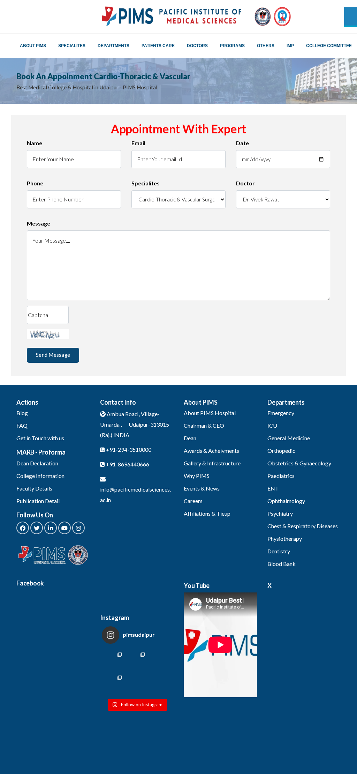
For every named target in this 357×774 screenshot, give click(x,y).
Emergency (280, 413)
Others (265, 45)
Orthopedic (281, 450)
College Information (40, 475)
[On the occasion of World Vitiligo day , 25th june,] (113, 661)
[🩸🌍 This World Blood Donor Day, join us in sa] (160, 684)
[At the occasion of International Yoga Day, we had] (137, 661)
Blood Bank (281, 563)
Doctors (197, 45)
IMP (290, 45)
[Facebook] (22, 528)
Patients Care (158, 45)
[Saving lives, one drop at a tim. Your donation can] (113, 684)
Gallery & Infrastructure (212, 463)
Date (242, 143)
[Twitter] (36, 528)
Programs (232, 45)
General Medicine (288, 438)
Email (138, 143)
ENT (273, 488)
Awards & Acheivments (211, 450)
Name (34, 143)
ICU (272, 425)
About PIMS (33, 45)
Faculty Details (34, 488)
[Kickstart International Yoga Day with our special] (160, 661)
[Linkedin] (50, 528)
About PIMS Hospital (210, 413)
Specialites (71, 45)
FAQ (22, 425)
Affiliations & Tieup (207, 513)
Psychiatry (280, 513)
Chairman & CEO (204, 425)
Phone (35, 183)
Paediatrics (281, 475)
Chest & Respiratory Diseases (302, 526)
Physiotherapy (284, 538)
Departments (113, 45)
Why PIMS (197, 475)
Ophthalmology (286, 500)
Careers (193, 500)
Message (38, 223)
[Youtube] (64, 528)
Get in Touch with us (40, 438)
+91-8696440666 (127, 464)
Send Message (53, 355)
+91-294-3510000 (128, 449)
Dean (190, 438)
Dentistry (278, 551)
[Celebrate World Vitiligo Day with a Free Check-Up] (137, 684)
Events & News (202, 488)
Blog (22, 413)
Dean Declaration (37, 463)
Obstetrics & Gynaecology (299, 463)
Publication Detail (38, 500)
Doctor (245, 183)
